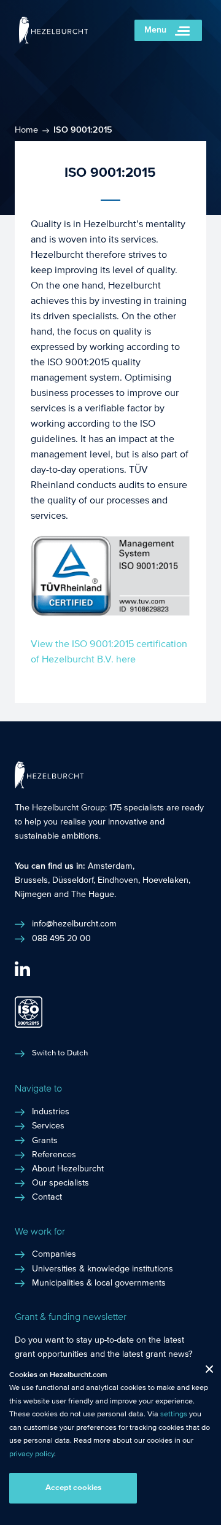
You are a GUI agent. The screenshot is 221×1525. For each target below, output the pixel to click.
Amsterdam (110, 866)
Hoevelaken (165, 880)
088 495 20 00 (61, 939)
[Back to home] (53, 41)
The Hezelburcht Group (60, 808)
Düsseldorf (72, 880)
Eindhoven (118, 880)
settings (173, 1414)
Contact (47, 1197)
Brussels (31, 880)
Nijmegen (33, 894)
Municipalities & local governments (99, 1283)
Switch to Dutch (60, 1053)
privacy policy (31, 1454)
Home (26, 130)
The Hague (92, 894)
